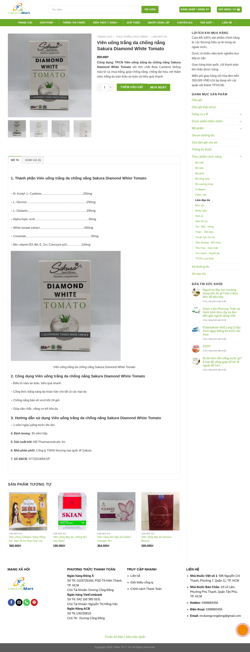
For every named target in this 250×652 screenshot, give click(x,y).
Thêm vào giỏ (131, 87)
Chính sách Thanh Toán (146, 588)
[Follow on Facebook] (11, 602)
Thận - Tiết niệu (204, 231)
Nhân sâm (201, 210)
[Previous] (14, 75)
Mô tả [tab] (15, 160)
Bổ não (199, 167)
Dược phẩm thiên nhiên (207, 121)
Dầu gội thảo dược (204, 107)
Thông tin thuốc (74, 22)
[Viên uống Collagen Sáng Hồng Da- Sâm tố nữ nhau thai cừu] (28, 511)
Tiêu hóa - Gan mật (206, 247)
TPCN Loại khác (204, 258)
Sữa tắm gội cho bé (204, 142)
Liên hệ (227, 22)
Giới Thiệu (133, 22)
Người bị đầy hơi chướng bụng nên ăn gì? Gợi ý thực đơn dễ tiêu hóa (220, 293)
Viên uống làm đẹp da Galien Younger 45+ (114, 538)
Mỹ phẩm (198, 128)
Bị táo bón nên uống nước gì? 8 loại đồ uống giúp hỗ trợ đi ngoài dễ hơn (222, 362)
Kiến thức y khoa (105, 22)
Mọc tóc (199, 205)
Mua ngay (158, 87)
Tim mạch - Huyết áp (207, 253)
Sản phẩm (46, 22)
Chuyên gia (185, 22)
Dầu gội (197, 100)
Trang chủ (25, 22)
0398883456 (210, 602)
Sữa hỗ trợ (201, 221)
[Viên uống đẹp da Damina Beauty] (160, 511)
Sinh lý (199, 215)
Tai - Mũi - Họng (204, 226)
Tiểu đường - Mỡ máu (208, 242)
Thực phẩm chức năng (206, 156)
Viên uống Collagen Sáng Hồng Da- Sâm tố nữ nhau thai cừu (27, 538)
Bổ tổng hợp (202, 178)
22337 (207, 346)
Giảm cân (200, 194)
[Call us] (26, 602)
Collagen (200, 189)
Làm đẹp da (202, 200)
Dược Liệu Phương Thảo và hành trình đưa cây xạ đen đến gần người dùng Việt (221, 312)
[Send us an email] (19, 602)
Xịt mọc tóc (199, 273)
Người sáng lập (159, 22)
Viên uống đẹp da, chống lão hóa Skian (69, 538)
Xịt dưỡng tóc (201, 266)
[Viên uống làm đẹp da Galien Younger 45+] (116, 511)
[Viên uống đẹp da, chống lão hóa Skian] (72, 511)
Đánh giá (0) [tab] (33, 160)
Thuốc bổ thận (114, 636)
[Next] (85, 75)
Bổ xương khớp (204, 184)
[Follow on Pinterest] (34, 602)
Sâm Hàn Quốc (135, 636)
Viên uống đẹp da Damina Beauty (156, 538)
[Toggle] (240, 114)
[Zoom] (12, 112)
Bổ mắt (199, 162)
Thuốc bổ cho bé (205, 237)
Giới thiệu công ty (141, 582)
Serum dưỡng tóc (203, 135)
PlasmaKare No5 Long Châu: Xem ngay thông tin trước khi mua (222, 331)
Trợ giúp (206, 22)
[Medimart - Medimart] (25, 9)
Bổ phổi (199, 173)
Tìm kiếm (150, 9)
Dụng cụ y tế (200, 114)
